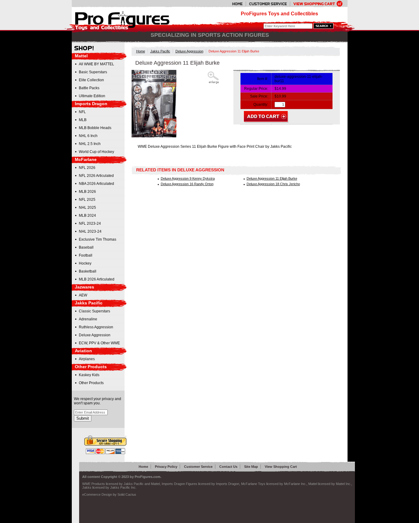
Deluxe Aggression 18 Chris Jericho (273, 184)
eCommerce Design (97, 494)
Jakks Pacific (160, 51)
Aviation (83, 350)
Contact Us (228, 466)
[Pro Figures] (118, 19)
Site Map (251, 466)
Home (140, 51)
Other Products (91, 366)
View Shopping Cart (281, 466)
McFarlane (86, 159)
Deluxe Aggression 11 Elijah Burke (272, 178)
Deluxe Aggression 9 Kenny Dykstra (188, 178)
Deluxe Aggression (189, 51)
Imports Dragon (91, 103)
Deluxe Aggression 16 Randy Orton (187, 184)
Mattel (81, 55)
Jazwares (84, 286)
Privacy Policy (166, 466)
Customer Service (198, 466)
